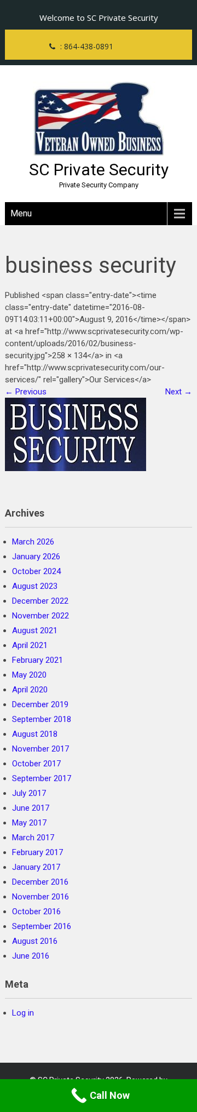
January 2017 (36, 867)
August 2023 (34, 586)
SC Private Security (99, 169)
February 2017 (37, 852)
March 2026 (33, 542)
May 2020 (29, 675)
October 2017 (36, 764)
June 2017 (30, 808)
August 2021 (34, 630)
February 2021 (37, 660)
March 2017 (33, 837)
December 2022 (40, 601)
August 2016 (34, 941)
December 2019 (40, 704)
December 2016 (40, 882)
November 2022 (40, 616)
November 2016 (40, 897)
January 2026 (36, 556)
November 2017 (40, 749)
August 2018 (34, 734)
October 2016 (36, 911)
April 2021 (30, 645)
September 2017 (41, 778)
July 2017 (29, 793)
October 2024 (36, 571)
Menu (21, 213)
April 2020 (30, 690)
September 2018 (41, 719)
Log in (23, 1013)
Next (178, 392)
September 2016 (41, 926)
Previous (26, 392)
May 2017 (29, 823)
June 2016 (30, 956)
